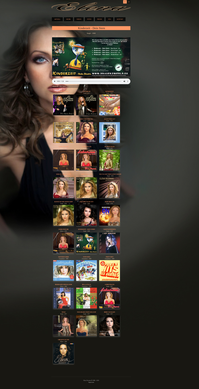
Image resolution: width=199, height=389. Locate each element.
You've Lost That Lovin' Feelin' (110, 174)
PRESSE (99, 19)
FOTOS (89, 19)
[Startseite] (91, 7)
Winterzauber (63, 257)
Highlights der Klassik (63, 284)
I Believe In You (63, 339)
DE (125, 1)
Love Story (63, 119)
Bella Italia (86, 284)
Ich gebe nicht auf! (86, 201)
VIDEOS (78, 19)
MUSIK (68, 19)
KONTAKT (120, 19)
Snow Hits (86, 257)
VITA (109, 19)
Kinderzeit (110, 91)
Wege (64, 312)
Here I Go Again (86, 174)
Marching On (109, 201)
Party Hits (109, 257)
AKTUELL (57, 19)
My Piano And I (63, 91)
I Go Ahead (86, 91)
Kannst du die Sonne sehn (63, 201)
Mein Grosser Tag (86, 119)
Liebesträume (63, 146)
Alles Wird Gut (109, 119)
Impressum (91, 382)
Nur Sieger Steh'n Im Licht (86, 312)
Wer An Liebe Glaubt (63, 174)
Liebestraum (86, 146)
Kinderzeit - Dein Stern (86, 229)
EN (129, 1)
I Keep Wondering (109, 229)
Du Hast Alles (110, 146)
